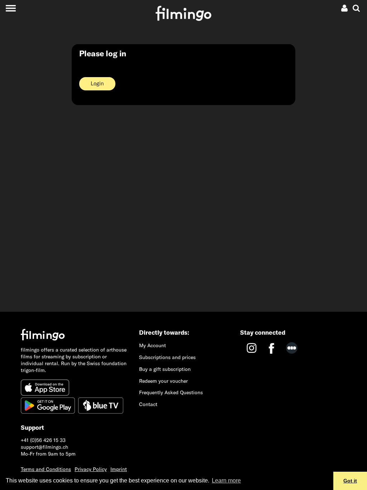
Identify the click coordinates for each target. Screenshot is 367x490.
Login (97, 83)
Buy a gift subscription (165, 369)
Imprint (118, 469)
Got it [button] (350, 481)
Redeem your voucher (163, 381)
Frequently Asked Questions (171, 392)
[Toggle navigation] (10, 8)
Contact (148, 404)
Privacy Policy (91, 469)
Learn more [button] (226, 480)
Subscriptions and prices (167, 357)
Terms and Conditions (46, 469)
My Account (152, 345)
